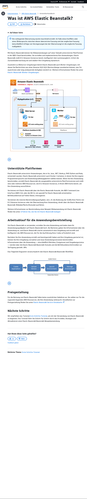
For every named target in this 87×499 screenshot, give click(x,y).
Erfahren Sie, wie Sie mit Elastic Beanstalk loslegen (40, 212)
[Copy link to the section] (6, 168)
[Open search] (83, 7)
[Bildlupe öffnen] (9, 159)
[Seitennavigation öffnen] (3, 13)
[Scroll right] (75, 7)
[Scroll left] (14, 7)
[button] (15, 33)
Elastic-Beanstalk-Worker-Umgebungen (23, 72)
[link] (47, 13)
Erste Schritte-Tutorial (38, 316)
